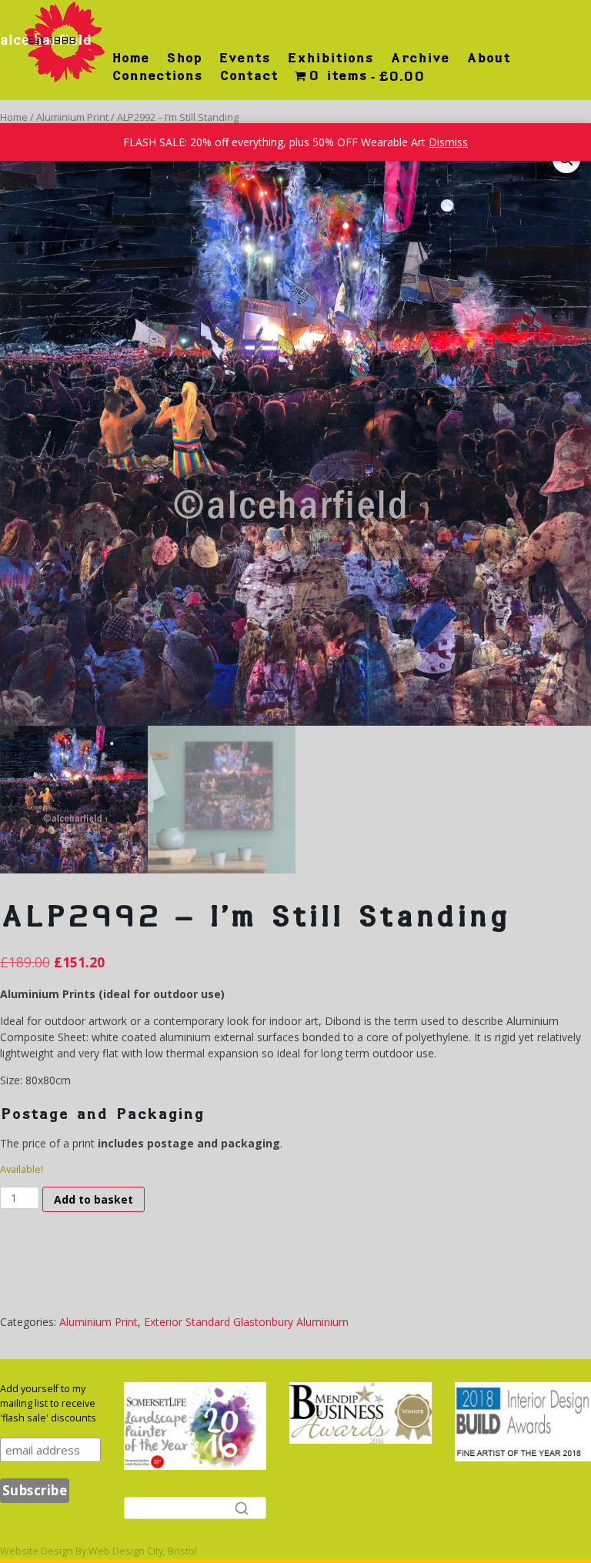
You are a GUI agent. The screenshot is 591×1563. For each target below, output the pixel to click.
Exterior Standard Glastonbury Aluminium (246, 1321)
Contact (248, 75)
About (488, 57)
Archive (419, 57)
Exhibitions (330, 57)
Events (244, 57)
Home (130, 57)
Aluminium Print (72, 117)
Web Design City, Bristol (142, 1551)
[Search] (242, 1507)
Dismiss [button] (448, 142)
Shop (184, 57)
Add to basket (93, 1199)
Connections (157, 75)
